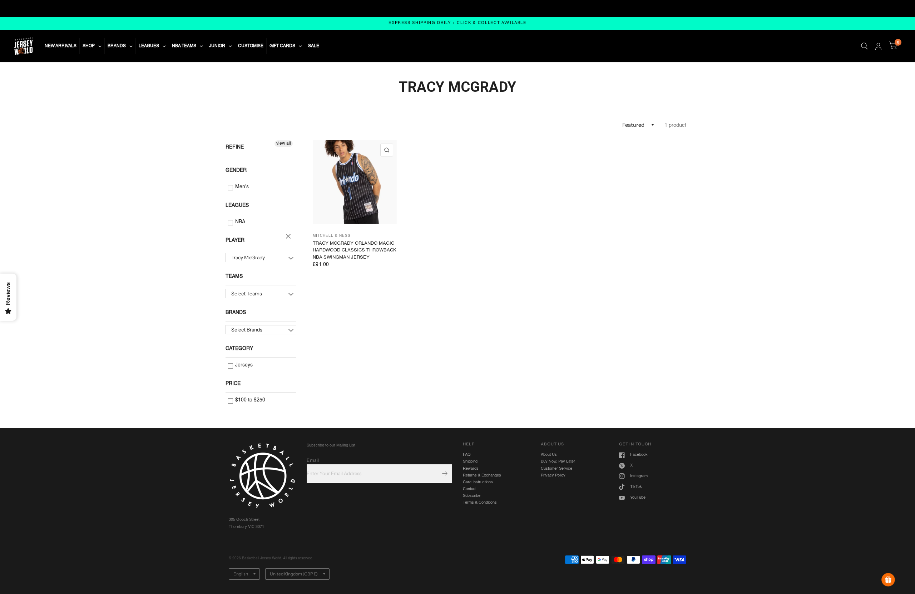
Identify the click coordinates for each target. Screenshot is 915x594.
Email (313, 460)
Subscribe (471, 496)
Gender (236, 170)
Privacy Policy (553, 475)
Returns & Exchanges (482, 475)
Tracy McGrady (248, 257)
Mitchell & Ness (332, 236)
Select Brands (246, 329)
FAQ (467, 455)
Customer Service (556, 468)
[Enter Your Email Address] (445, 473)
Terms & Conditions (480, 502)
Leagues (237, 205)
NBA (239, 221)
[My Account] (878, 46)
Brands (236, 312)
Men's (241, 186)
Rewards (471, 468)
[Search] (864, 46)
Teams (234, 276)
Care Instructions (478, 482)
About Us (549, 455)
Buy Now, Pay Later (558, 461)
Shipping (470, 461)
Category (239, 348)
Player (235, 240)
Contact (469, 489)
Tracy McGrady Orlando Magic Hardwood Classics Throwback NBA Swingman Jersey (354, 250)
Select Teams (246, 293)
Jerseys (243, 365)
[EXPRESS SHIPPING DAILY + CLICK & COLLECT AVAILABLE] (457, 23)
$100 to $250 (249, 400)
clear (289, 236)
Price (233, 383)
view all (283, 143)
